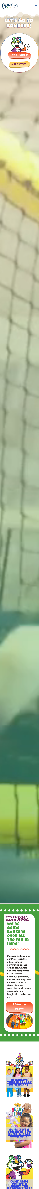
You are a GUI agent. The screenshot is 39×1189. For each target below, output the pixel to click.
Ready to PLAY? (19, 1007)
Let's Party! (19, 55)
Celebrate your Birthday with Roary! (19, 1082)
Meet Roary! (19, 64)
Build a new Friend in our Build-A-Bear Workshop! (19, 1133)
